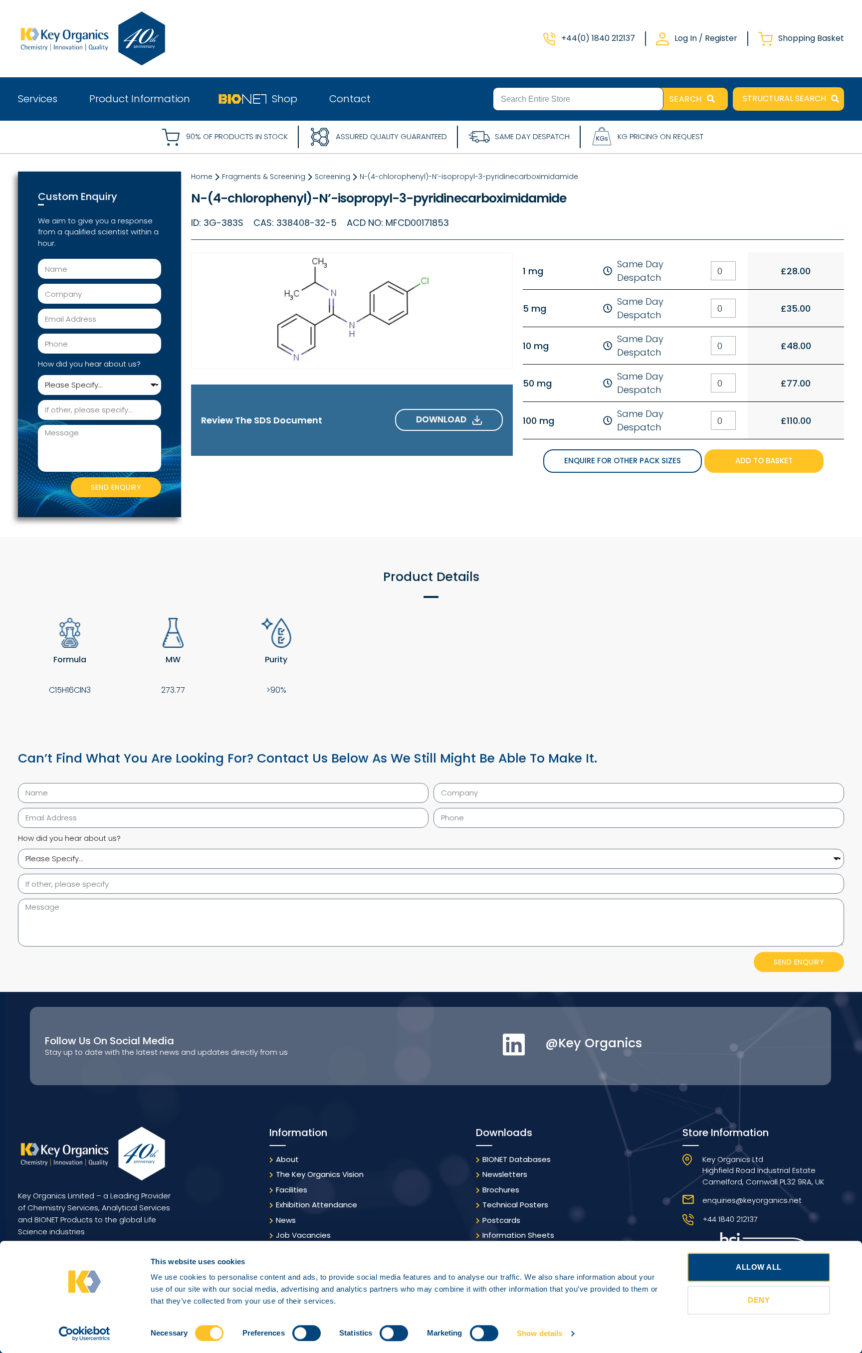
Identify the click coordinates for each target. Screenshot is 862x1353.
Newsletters (504, 1174)
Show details (539, 1333)
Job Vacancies (303, 1235)
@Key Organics (593, 1043)
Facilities (291, 1189)
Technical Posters (515, 1204)
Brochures (500, 1189)
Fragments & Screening (263, 177)
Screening (332, 177)
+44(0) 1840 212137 (598, 38)
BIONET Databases (516, 1159)
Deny (759, 1300)
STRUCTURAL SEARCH (784, 98)
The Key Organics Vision (320, 1174)
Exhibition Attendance (316, 1204)
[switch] (306, 1333)
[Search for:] (578, 98)
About (287, 1159)
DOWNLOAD (444, 419)
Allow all (759, 1267)
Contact (350, 99)
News (286, 1220)
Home (202, 177)
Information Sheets (518, 1235)
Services (37, 99)
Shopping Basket (811, 38)
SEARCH (685, 99)
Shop (284, 99)
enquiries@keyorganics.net (752, 1200)
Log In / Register (705, 38)
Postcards (501, 1220)
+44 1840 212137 (730, 1219)
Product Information (139, 99)
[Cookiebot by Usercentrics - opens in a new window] (84, 1333)
